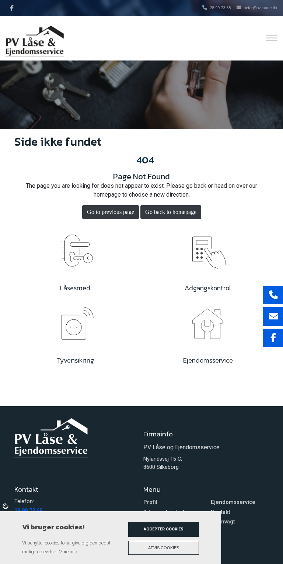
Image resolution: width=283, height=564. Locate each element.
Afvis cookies (163, 548)
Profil (150, 502)
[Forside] (51, 437)
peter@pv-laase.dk (260, 8)
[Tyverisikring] (75, 326)
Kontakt (220, 512)
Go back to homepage (170, 212)
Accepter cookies (164, 529)
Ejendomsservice (233, 502)
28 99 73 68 (220, 8)
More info (68, 551)
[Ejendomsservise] (207, 326)
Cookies (6, 505)
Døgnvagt (223, 522)
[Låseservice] (75, 253)
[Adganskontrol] (207, 253)
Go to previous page (110, 212)
